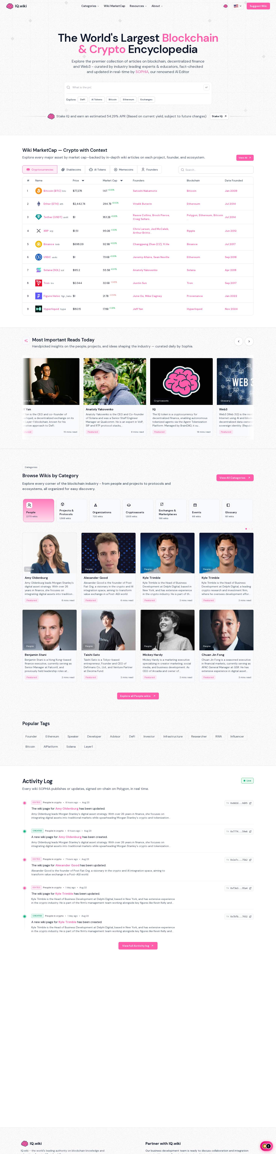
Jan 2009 (231, 190)
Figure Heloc (52, 296)
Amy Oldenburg (66, 809)
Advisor (115, 736)
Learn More (202, 116)
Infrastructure (173, 736)
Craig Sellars (141, 219)
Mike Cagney (153, 296)
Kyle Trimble (64, 894)
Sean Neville (161, 257)
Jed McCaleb (159, 229)
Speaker (73, 736)
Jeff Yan (138, 309)
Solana (191, 270)
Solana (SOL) (52, 270)
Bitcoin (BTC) (52, 190)
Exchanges (146, 99)
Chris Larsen (141, 229)
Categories (88, 6)
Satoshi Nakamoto (145, 190)
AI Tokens (96, 99)
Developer (94, 736)
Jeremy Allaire (142, 257)
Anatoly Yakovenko (145, 270)
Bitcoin (113, 99)
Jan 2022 (231, 296)
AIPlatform (51, 747)
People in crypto (52, 802)
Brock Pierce (160, 215)
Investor (149, 736)
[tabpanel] (138, 246)
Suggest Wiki (258, 6)
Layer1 (88, 747)
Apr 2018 (230, 270)
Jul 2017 (230, 244)
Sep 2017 (231, 283)
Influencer (237, 736)
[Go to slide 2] (249, 529)
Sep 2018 (231, 257)
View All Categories (232, 477)
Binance (49, 244)
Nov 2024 (231, 309)
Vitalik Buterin (142, 203)
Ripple (191, 230)
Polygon (192, 215)
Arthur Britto (141, 232)
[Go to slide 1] (246, 529)
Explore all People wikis (135, 696)
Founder (31, 736)
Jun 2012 (231, 230)
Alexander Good (67, 865)
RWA (219, 736)
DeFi (82, 99)
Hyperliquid (51, 309)
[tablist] (92, 169)
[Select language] (238, 6)
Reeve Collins (142, 215)
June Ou (138, 296)
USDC (47, 257)
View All (243, 157)
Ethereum (128, 99)
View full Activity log (135, 945)
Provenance (195, 296)
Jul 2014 (230, 203)
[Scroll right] (249, 341)
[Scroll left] (238, 341)
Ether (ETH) (51, 203)
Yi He (166, 244)
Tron (47, 283)
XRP (46, 230)
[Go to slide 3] (252, 529)
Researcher (199, 736)
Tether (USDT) (53, 217)
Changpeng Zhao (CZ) (147, 244)
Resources (137, 6)
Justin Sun (140, 283)
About (156, 6)
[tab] (39, 169)
